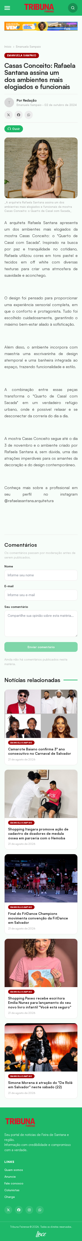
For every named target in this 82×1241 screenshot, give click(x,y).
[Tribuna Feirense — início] (39, 8)
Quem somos (13, 1170)
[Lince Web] (41, 1234)
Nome (8, 566)
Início (7, 46)
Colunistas (11, 1190)
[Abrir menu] (7, 8)
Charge (9, 1197)
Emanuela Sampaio (28, 46)
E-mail (9, 586)
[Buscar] (73, 8)
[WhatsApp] (28, 115)
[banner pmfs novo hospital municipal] (41, 26)
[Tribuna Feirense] (41, 1122)
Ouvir (16, 129)
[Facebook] (18, 115)
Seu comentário (16, 607)
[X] (8, 115)
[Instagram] (29, 1210)
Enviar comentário (41, 647)
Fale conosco (13, 1183)
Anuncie (10, 1176)
